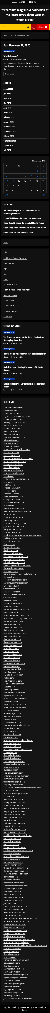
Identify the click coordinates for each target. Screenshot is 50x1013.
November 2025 (9, 131)
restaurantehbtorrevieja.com (16, 942)
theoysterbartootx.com (13, 799)
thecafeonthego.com (12, 642)
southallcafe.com (10, 790)
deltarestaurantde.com (13, 927)
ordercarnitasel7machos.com (16, 479)
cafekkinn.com (9, 957)
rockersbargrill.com (12, 713)
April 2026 (7, 107)
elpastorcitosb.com (11, 428)
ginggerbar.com (10, 752)
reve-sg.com (8, 482)
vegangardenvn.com (12, 989)
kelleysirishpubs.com (12, 888)
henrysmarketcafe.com (13, 508)
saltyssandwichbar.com (13, 683)
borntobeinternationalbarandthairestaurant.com (25, 945)
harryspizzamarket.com (13, 969)
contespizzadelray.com (13, 473)
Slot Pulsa (7, 316)
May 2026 (7, 103)
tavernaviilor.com (11, 767)
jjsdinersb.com (9, 903)
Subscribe (42, 27)
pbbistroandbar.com (12, 681)
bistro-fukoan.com (11, 657)
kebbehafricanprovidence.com (16, 449)
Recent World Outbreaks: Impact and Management (22, 218)
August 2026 (8, 88)
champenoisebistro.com (14, 802)
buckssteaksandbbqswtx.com (16, 808)
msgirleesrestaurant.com (14, 704)
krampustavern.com (12, 891)
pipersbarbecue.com (12, 645)
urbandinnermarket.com (14, 669)
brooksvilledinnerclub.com (15, 580)
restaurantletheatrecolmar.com (17, 511)
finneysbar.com (10, 719)
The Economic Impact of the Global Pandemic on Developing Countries (23, 339)
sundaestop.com (10, 443)
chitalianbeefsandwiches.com (16, 764)
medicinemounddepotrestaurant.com (20, 918)
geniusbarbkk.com (11, 826)
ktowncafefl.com (10, 701)
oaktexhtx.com (9, 820)
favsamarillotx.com (11, 879)
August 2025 (8, 145)
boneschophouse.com (13, 553)
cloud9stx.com (9, 731)
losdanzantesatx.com (12, 603)
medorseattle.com (11, 660)
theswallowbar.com (12, 755)
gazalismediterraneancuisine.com (18, 998)
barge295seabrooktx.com (14, 832)
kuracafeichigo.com (12, 948)
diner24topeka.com (12, 758)
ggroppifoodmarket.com (14, 526)
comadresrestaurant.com (14, 924)
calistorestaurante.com (13, 517)
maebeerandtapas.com (13, 805)
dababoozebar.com (12, 894)
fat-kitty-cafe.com (11, 951)
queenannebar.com (12, 838)
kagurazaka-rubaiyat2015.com (16, 416)
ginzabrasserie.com (12, 722)
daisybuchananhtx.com (13, 568)
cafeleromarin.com (11, 710)
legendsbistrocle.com (12, 695)
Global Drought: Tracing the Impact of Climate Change (23, 222)
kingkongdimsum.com (13, 784)
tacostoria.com (10, 600)
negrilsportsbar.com (12, 636)
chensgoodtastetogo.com (14, 847)
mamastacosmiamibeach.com (16, 725)
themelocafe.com (11, 954)
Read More (10, 74)
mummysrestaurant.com (14, 814)
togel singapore (10, 295)
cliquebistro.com (10, 577)
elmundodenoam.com (13, 407)
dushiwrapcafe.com (12, 639)
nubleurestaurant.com (13, 909)
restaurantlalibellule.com (14, 912)
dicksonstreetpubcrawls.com (16, 615)
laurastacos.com (10, 770)
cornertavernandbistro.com (15, 874)
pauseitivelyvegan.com (13, 992)
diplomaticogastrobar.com (15, 977)
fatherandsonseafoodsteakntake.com (19, 574)
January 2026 (8, 122)
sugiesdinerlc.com (11, 728)
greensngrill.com (10, 520)
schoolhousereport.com (14, 562)
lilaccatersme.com (11, 452)
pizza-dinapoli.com (11, 467)
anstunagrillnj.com (11, 972)
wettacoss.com (10, 597)
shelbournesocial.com (13, 464)
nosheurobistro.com (12, 425)
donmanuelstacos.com (13, 778)
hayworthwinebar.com (13, 862)
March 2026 (7, 112)
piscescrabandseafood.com (15, 885)
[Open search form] (28, 27)
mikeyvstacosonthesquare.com (17, 565)
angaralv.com (9, 485)
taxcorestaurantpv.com (13, 882)
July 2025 (7, 150)
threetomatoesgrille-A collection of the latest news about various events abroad (25, 14)
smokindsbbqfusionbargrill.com (17, 835)
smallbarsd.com (10, 410)
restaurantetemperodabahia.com (18, 740)
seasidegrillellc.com (12, 853)
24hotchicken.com (11, 413)
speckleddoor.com (11, 455)
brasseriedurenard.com (13, 502)
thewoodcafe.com (11, 431)
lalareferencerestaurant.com (16, 921)
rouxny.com (8, 505)
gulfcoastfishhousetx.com (14, 823)
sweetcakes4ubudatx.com (14, 698)
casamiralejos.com (11, 541)
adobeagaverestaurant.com (15, 906)
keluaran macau (10, 311)
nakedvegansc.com (11, 995)
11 (13, 181)
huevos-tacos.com (11, 666)
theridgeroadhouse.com (14, 422)
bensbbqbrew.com (11, 986)
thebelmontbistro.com (13, 630)
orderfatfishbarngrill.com (14, 829)
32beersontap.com (11, 446)
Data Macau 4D (10, 284)
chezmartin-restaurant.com (15, 556)
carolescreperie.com (12, 532)
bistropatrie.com (10, 571)
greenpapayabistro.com (14, 761)
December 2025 (9, 126)
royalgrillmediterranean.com (16, 856)
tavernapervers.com (12, 743)
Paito (5, 279)
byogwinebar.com (11, 648)
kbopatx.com (9, 544)
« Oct (5, 195)
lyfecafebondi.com (11, 586)
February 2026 (9, 117)
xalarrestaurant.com (12, 915)
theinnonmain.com (11, 434)
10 (7, 181)
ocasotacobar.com (11, 591)
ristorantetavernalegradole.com (17, 618)
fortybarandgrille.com (13, 470)
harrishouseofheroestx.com (15, 583)
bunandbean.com (11, 493)
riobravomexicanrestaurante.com (18, 458)
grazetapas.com (10, 737)
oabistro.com (9, 687)
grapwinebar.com (11, 651)
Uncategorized (9, 51)
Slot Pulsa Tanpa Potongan (15, 258)
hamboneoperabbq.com (14, 983)
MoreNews (37, 1007)
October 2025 (8, 136)
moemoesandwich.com (13, 897)
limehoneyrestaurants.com (15, 930)
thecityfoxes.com (10, 550)
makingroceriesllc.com (13, 538)
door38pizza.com (11, 966)
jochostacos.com (10, 877)
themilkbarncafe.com (12, 716)
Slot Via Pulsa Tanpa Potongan (16, 290)
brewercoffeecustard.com (14, 461)
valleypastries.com (11, 499)
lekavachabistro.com (12, 654)
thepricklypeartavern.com (14, 811)
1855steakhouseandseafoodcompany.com (22, 787)
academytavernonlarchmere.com (18, 850)
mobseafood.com (11, 612)
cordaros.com (9, 491)
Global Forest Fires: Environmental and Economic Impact (24, 227)
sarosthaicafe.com (11, 859)
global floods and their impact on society (18, 232)
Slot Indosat (8, 300)
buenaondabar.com (12, 624)
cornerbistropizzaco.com (14, 633)
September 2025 (9, 140)
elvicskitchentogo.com (13, 675)
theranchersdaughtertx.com (15, 868)
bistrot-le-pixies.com (12, 734)
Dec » (44, 195)
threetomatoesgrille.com (14, 782)
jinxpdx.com (8, 476)
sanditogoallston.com (13, 419)
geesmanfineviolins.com (14, 437)
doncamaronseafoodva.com (15, 871)
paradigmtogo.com (11, 672)
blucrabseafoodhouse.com (15, 707)
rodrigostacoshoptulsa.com (15, 793)
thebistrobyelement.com (14, 594)
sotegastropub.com (12, 746)
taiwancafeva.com (11, 440)
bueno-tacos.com (11, 844)
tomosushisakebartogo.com (15, 974)
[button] (3, 27)
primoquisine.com (11, 547)
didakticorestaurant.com (14, 936)
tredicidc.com (9, 514)
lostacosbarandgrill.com (14, 663)
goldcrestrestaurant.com (14, 933)
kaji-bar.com (8, 796)
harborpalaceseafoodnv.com (16, 609)
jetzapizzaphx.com (11, 963)
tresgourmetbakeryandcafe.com (17, 749)
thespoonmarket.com (13, 529)
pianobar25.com (10, 606)
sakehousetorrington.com (14, 523)
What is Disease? (10, 56)
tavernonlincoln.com (12, 900)
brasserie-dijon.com (12, 841)
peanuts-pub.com (11, 689)
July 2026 (7, 93)
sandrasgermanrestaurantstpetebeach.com (22, 535)
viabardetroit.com (11, 588)
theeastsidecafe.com (12, 817)
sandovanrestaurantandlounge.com (19, 939)
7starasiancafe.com (12, 488)
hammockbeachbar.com (14, 692)
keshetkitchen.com (11, 980)
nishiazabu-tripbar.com (13, 621)
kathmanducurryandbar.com (16, 776)
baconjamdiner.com (12, 865)
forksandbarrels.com (12, 627)
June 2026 (7, 98)
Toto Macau (8, 263)
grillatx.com (8, 678)
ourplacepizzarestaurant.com (16, 960)
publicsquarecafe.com (13, 773)
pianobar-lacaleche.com (14, 559)
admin (7, 59)
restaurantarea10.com (13, 496)
